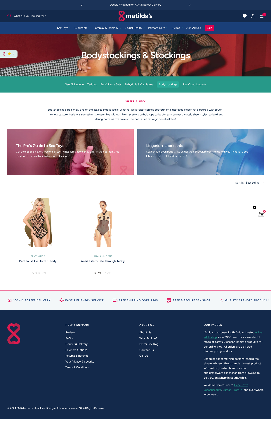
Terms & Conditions (77, 367)
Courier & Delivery (76, 344)
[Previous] (81, 5)
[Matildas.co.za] (136, 16)
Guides (176, 28)
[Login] (253, 16)
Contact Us (146, 350)
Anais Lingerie (103, 256)
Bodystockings (168, 84)
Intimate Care (157, 28)
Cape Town (241, 385)
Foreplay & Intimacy (106, 28)
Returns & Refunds (76, 355)
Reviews (70, 332)
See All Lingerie (74, 84)
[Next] (190, 5)
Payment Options (76, 350)
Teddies (92, 84)
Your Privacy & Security (79, 361)
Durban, (227, 390)
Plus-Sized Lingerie (194, 84)
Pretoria (237, 390)
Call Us (143, 355)
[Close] (14, 54)
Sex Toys (63, 28)
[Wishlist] (245, 16)
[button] (261, 215)
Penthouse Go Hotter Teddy (37, 261)
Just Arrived (193, 28)
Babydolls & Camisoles (139, 84)
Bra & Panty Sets (110, 84)
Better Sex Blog (149, 344)
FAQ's (69, 338)
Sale (209, 28)
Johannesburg (212, 390)
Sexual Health (133, 28)
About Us (145, 332)
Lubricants (81, 28)
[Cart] (262, 16)
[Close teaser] (254, 207)
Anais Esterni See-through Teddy (103, 261)
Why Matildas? (148, 338)
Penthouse (38, 256)
